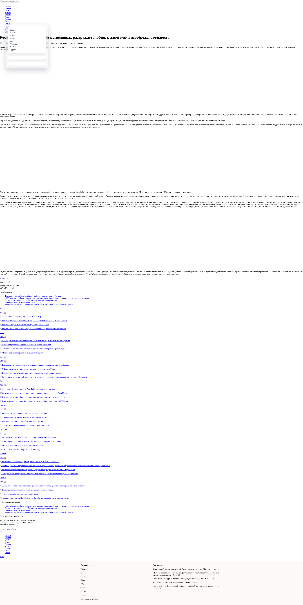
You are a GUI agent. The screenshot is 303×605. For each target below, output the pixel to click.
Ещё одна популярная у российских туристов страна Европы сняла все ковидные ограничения (39, 474)
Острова (8, 19)
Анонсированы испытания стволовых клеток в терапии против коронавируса (33, 349)
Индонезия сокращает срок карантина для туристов (22, 421)
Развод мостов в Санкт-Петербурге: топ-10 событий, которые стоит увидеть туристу (39, 304)
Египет (8, 13)
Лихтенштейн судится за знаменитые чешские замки (22, 446)
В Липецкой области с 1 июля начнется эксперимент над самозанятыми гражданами (35, 341)
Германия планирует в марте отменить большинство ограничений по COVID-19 (34, 393)
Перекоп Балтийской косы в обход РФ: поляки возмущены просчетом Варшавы (33, 329)
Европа (8, 15)
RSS (2, 313)
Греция (7, 21)
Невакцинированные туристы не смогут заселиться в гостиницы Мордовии (32, 373)
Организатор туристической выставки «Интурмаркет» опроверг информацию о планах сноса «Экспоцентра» (45, 377)
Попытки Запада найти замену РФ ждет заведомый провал (25, 325)
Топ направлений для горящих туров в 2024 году (21, 317)
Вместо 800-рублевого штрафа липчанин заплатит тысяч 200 (26, 345)
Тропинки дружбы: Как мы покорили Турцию (23, 302)
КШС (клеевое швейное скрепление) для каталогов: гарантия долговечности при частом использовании (47, 298)
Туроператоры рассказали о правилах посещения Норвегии (25, 417)
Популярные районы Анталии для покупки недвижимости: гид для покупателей (34, 321)
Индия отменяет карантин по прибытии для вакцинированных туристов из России (35, 365)
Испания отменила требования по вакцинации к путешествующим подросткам (33, 397)
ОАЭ (7, 10)
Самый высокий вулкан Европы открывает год (20, 450)
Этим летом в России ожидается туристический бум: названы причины (30, 462)
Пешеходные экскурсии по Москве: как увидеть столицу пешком (31, 300)
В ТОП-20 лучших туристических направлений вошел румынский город (31, 441)
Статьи (7, 23)
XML (2, 557)
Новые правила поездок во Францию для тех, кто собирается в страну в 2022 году (34, 401)
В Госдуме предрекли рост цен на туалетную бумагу (22, 353)
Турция (8, 8)
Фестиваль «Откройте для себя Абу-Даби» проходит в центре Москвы (33, 296)
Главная (8, 6)
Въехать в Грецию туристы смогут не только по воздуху (24, 413)
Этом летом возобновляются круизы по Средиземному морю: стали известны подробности (38, 470)
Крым (7, 17)
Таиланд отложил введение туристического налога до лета (25, 425)
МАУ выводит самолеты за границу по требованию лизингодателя (28, 437)
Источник (4, 278)
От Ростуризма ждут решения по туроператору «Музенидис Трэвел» (29, 369)
